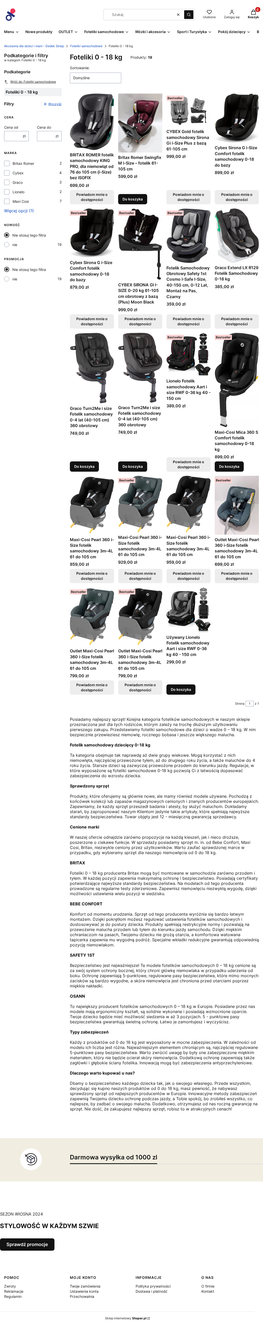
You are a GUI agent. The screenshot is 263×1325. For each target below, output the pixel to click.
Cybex (18, 173)
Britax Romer (23, 163)
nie (14, 244)
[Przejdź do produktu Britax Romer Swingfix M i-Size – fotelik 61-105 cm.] (140, 123)
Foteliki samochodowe (86, 46)
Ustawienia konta (84, 1291)
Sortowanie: (80, 68)
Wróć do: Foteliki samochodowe (33, 82)
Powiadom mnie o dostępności (92, 197)
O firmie (207, 1286)
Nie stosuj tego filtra (29, 235)
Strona (240, 703)
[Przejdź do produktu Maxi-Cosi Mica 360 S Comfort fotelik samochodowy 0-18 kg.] (237, 380)
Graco (18, 182)
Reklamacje (13, 1291)
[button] (188, 14)
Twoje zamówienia (85, 1286)
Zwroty (10, 1286)
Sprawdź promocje (27, 1244)
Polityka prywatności (153, 1286)
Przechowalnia (82, 1296)
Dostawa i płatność (151, 1291)
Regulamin (13, 1296)
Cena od (11, 127)
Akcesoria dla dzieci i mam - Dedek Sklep (34, 46)
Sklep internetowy (125, 1318)
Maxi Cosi (21, 201)
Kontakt (207, 1291)
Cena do (44, 127)
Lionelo (18, 192)
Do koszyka (133, 199)
